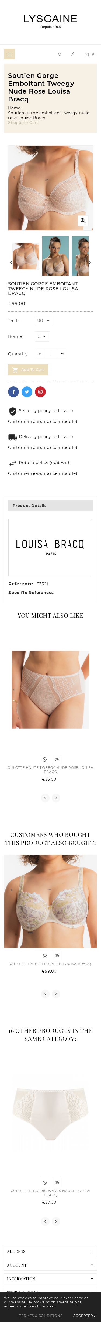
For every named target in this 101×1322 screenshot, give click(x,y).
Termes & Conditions (40, 1316)
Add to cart (28, 370)
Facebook (13, 391)
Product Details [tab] (30, 505)
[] (73, 54)
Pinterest (40, 391)
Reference (21, 583)
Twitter (27, 391)
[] (9, 54)
